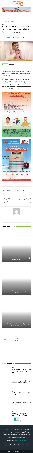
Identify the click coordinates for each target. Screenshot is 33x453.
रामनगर (16, 255)
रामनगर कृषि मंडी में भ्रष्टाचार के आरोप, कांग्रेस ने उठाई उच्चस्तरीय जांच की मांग (16, 258)
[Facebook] (5, 444)
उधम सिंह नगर (7, 21)
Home (3, 21)
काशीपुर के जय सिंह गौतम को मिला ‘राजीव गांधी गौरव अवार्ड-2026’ (20, 414)
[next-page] (5, 331)
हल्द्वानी (16, 321)
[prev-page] (3, 331)
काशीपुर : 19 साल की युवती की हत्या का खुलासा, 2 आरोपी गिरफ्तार (16, 291)
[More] (23, 37)
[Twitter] (27, 444)
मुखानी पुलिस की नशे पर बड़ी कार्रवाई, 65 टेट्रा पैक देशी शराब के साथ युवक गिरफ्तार (16, 324)
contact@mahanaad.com (19, 440)
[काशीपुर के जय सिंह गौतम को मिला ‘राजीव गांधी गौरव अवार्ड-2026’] (6, 413)
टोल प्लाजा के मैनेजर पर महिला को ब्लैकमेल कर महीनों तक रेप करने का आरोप (24, 201)
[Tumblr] (22, 444)
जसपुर (12, 21)
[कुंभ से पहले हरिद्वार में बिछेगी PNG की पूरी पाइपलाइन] (6, 402)
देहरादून (13, 400)
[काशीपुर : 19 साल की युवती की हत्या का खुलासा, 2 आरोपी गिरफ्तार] (16, 278)
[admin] (3, 32)
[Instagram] (10, 444)
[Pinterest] (18, 444)
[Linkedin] (14, 444)
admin (7, 32)
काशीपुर (16, 288)
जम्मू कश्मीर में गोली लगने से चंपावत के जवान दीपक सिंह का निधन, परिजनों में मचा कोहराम (8, 201)
